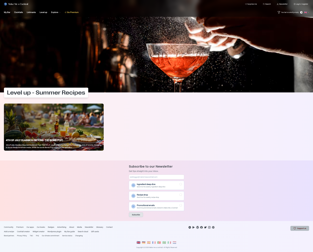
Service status (67, 236)
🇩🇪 (143, 242)
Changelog (79, 236)
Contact (109, 227)
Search (268, 4)
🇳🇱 (174, 242)
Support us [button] (301, 228)
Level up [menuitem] (43, 12)
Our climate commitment (50, 236)
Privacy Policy (22, 236)
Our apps (30, 227)
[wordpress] (197, 227)
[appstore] (189, 227)
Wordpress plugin (54, 231)
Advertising (61, 227)
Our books (41, 227)
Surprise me (252, 4)
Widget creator (39, 231)
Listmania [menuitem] (31, 12)
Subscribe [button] (136, 215)
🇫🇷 (154, 242)
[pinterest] (213, 227)
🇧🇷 (164, 242)
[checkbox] (181, 184)
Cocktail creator (23, 231)
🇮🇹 (169, 242)
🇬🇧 (138, 242)
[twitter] (205, 227)
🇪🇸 (149, 242)
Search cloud (83, 231)
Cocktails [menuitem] (18, 12)
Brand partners (9, 236)
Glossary (99, 227)
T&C (31, 236)
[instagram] (209, 227)
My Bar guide (69, 231)
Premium (20, 227)
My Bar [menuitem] (7, 12)
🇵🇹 (159, 242)
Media (79, 227)
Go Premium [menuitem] (73, 12)
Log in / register (302, 4)
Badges (51, 227)
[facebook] (201, 227)
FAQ (37, 236)
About (71, 227)
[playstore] (193, 227)
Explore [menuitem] (54, 12)
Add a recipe (9, 231)
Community (8, 227)
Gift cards (95, 231)
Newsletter (283, 4)
